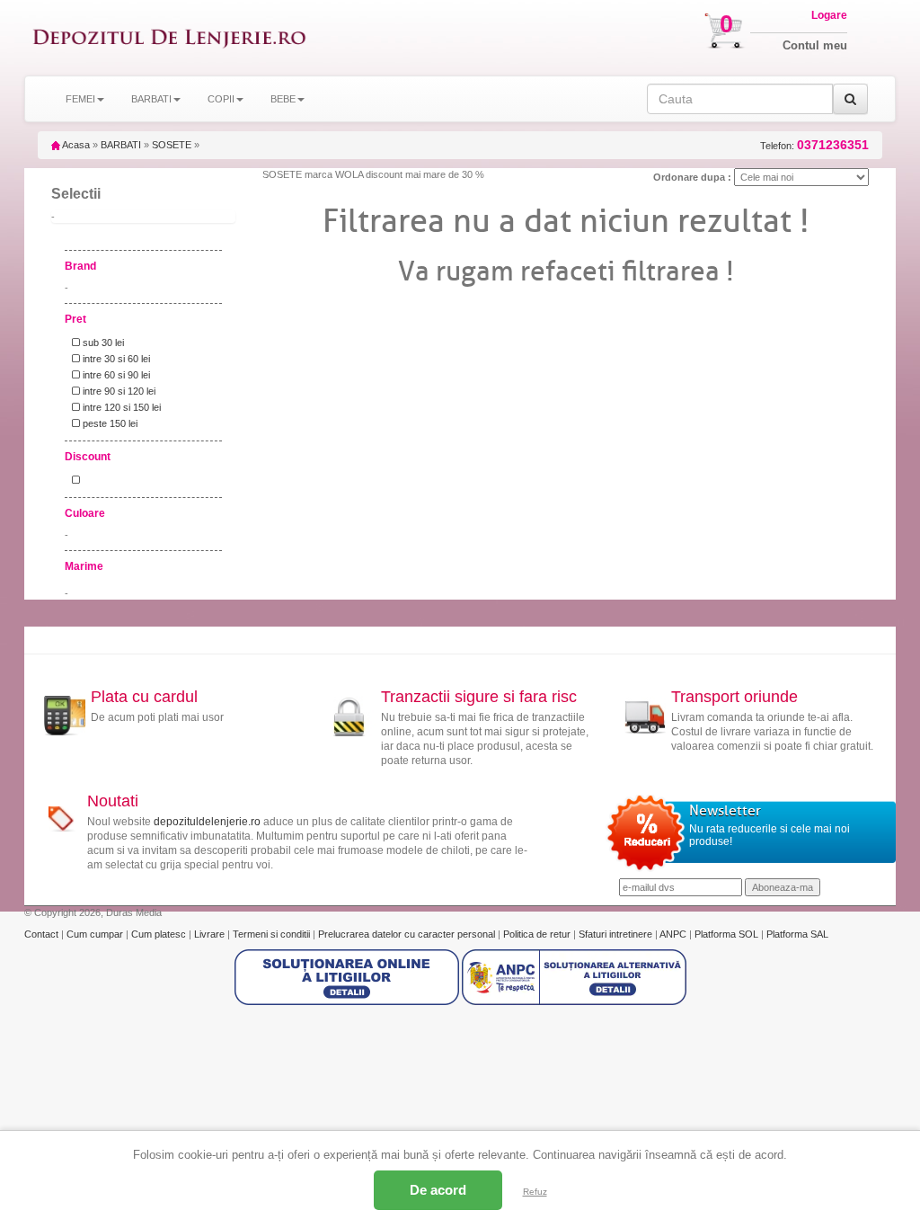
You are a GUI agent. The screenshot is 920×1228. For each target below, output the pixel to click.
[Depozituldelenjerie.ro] (169, 38)
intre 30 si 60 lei (115, 358)
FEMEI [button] (80, 98)
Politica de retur (538, 934)
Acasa (75, 144)
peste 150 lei (108, 423)
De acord (438, 1189)
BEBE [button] (283, 98)
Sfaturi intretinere (617, 934)
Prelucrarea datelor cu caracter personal (408, 934)
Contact (42, 934)
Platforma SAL (797, 934)
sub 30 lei (102, 342)
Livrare (210, 934)
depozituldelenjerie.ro (207, 821)
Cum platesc (160, 934)
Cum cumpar (96, 934)
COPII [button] (221, 98)
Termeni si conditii (273, 934)
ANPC (672, 934)
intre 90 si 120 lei (117, 391)
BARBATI (121, 144)
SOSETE (171, 144)
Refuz (535, 1192)
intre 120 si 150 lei (120, 407)
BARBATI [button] (151, 98)
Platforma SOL (726, 934)
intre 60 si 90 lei (115, 374)
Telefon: (814, 145)
